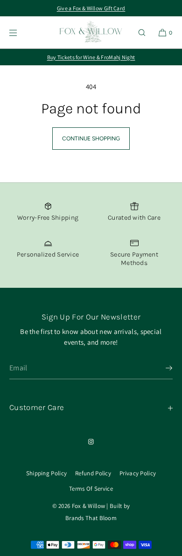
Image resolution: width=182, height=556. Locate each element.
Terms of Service (91, 489)
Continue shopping (91, 138)
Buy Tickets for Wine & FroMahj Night (91, 57)
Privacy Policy (137, 473)
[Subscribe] (161, 368)
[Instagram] (91, 441)
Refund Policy (93, 473)
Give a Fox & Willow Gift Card (91, 8)
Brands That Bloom (91, 518)
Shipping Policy (46, 473)
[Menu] (20, 32)
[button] (142, 32)
